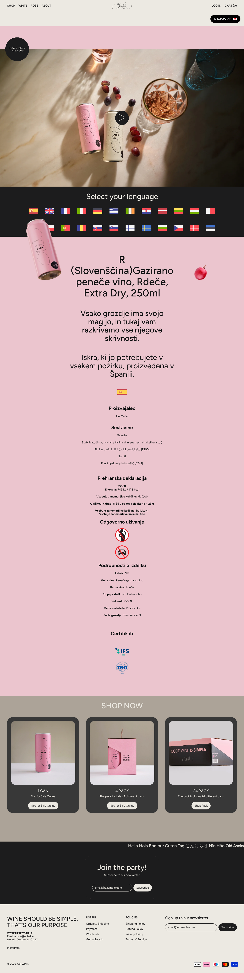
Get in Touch (94, 939)
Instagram (13, 947)
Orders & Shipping (97, 923)
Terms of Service (136, 939)
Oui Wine (22, 963)
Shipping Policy (135, 923)
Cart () (231, 6)
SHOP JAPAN (222, 19)
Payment (91, 929)
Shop (11, 5)
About (46, 5)
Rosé (34, 5)
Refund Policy (134, 929)
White (22, 5)
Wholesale (92, 934)
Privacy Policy (134, 934)
